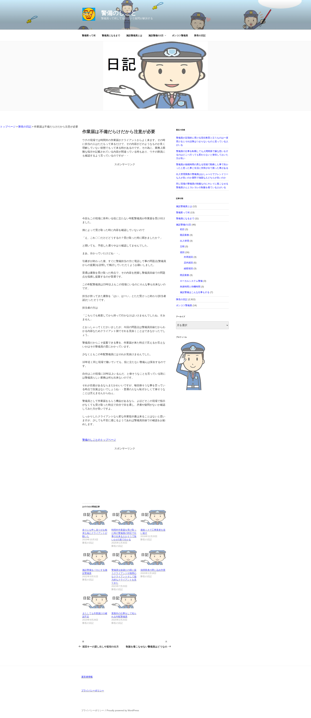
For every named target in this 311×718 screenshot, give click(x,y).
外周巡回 (188, 257)
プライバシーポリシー (92, 690)
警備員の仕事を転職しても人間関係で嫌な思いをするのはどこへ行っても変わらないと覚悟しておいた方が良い (202, 155)
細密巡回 (188, 268)
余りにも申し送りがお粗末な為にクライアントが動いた (94, 533)
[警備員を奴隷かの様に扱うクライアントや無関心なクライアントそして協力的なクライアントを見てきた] (124, 557)
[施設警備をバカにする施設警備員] (95, 557)
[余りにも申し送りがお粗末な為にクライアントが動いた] (95, 517)
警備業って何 (89, 35)
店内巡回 (188, 262)
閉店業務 (184, 275)
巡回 (182, 252)
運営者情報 (87, 676)
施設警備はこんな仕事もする (194, 292)
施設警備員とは (134, 35)
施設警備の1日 (156, 35)
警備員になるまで (111, 35)
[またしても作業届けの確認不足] (95, 601)
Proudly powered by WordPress (123, 710)
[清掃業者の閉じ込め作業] (153, 557)
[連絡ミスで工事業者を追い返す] (153, 517)
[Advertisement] (124, 189)
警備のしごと (119, 13)
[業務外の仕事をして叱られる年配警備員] (124, 601)
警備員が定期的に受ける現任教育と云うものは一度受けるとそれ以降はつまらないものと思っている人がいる (202, 141)
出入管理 (184, 240)
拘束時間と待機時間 (190, 286)
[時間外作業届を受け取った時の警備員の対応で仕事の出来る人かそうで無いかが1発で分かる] (124, 517)
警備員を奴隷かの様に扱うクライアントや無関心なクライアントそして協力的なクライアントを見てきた (123, 576)
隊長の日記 (200, 35)
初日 (182, 229)
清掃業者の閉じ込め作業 (152, 570)
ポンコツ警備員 (180, 35)
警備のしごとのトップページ (99, 439)
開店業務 (184, 235)
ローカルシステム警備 (191, 281)
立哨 (182, 246)
